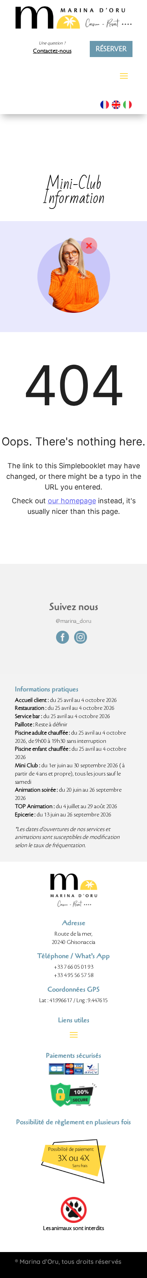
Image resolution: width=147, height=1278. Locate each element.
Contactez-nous (52, 51)
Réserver (111, 49)
